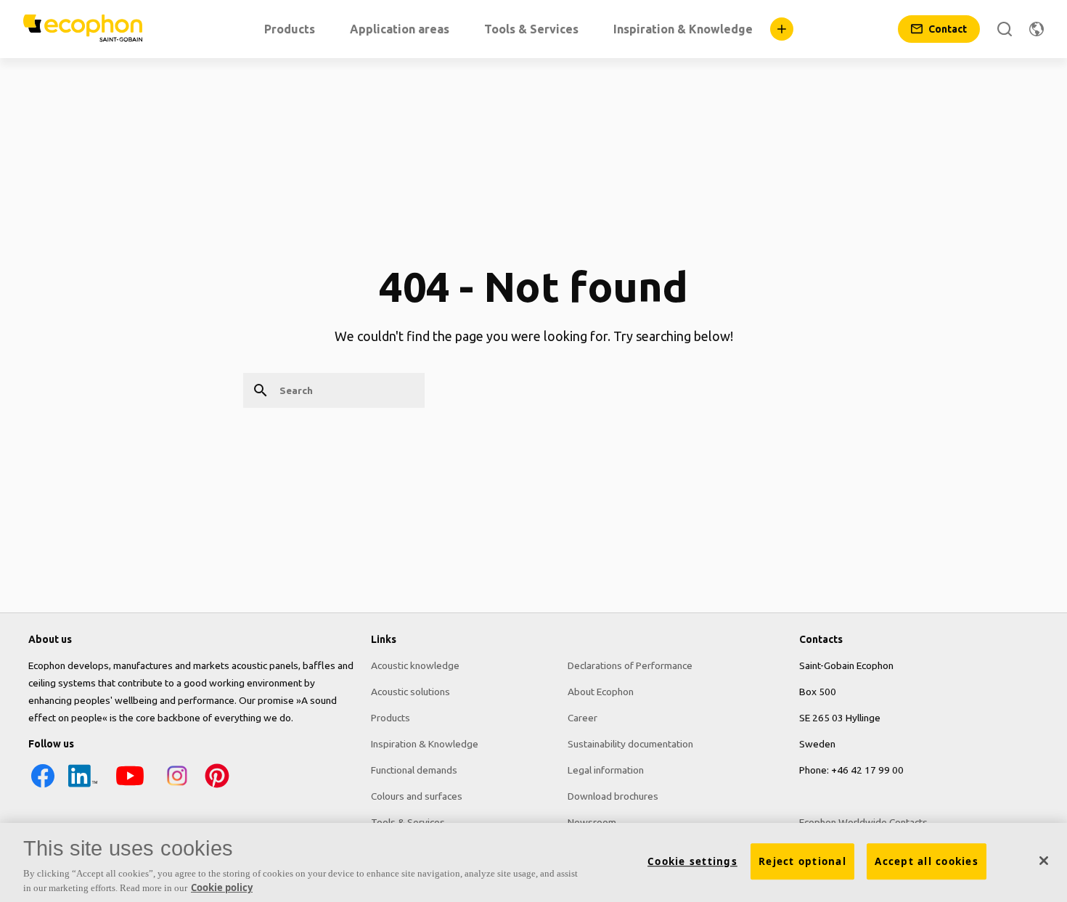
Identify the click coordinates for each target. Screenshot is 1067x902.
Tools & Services (408, 822)
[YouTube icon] (130, 786)
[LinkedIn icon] (82, 786)
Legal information (606, 770)
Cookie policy (222, 886)
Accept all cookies (926, 861)
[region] (533, 862)
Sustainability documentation (630, 744)
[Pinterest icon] (217, 786)
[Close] (1044, 861)
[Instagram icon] (177, 786)
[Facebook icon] (42, 786)
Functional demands (414, 770)
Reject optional (802, 861)
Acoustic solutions (410, 691)
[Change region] (1036, 29)
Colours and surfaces (416, 796)
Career (582, 717)
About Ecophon (601, 691)
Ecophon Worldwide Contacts (863, 822)
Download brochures (613, 796)
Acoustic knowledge (415, 665)
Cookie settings (692, 861)
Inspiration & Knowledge (424, 744)
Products (390, 717)
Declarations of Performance (630, 665)
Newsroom (592, 822)
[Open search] (1004, 29)
